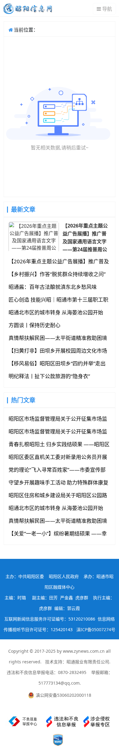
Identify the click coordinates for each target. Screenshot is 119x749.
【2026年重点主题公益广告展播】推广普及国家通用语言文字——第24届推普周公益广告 (85, 237)
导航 (107, 8)
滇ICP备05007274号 (95, 629)
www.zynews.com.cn (84, 651)
